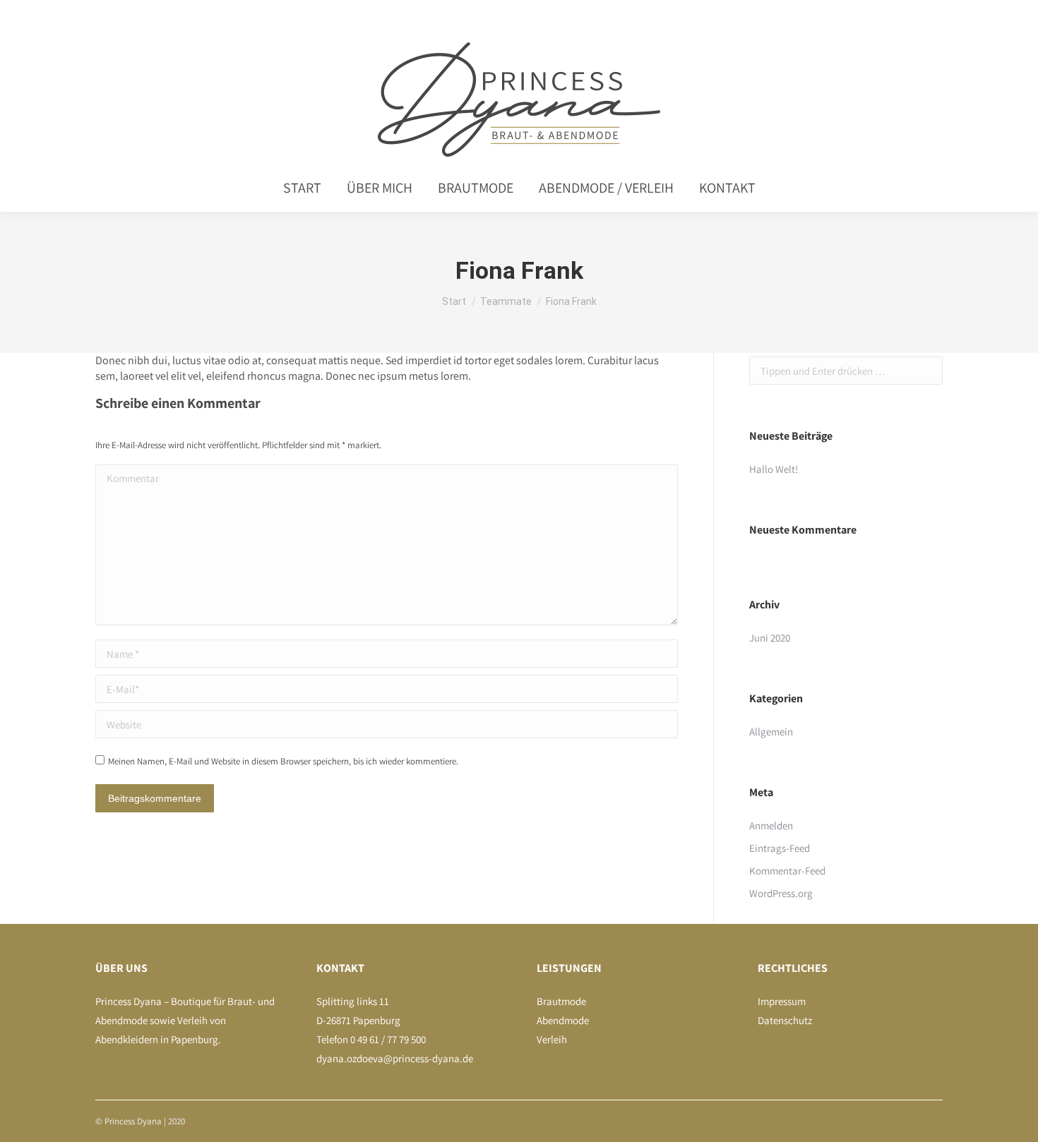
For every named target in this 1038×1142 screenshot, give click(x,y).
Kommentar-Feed (787, 870)
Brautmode (561, 1001)
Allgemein (771, 731)
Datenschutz (785, 1020)
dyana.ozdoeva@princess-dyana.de (394, 1058)
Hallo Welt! (773, 469)
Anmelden (771, 825)
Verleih (552, 1039)
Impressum (782, 1001)
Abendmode (563, 1020)
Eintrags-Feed (779, 848)
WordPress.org (781, 893)
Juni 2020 (769, 637)
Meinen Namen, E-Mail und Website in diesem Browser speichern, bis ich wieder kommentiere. (283, 761)
